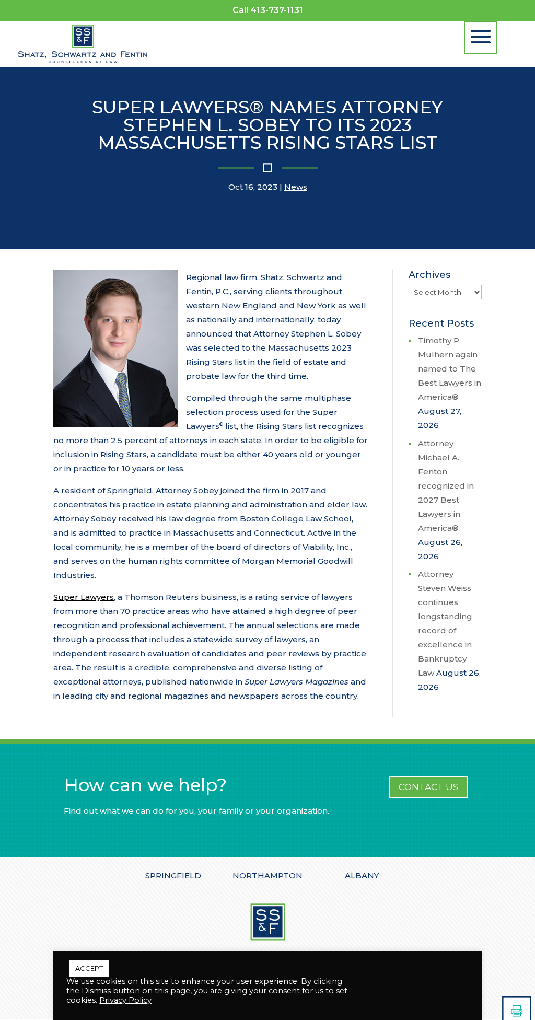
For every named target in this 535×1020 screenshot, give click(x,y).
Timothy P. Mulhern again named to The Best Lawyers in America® (450, 368)
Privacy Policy (125, 1000)
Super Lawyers (83, 597)
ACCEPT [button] (89, 968)
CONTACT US (428, 787)
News (295, 187)
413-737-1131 (276, 10)
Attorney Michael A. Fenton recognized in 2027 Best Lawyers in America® (446, 485)
